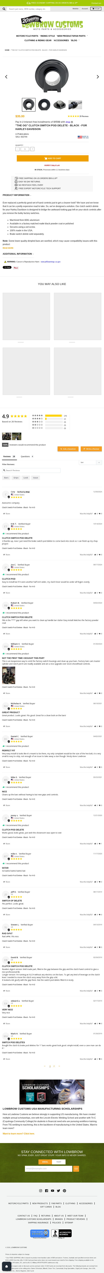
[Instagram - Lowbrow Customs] (40, 1190)
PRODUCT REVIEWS (75, 1219)
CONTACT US (24, 1216)
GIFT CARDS (46, 1207)
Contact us (96, 3)
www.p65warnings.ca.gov (51, 262)
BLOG (58, 1207)
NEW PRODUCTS (40, 1203)
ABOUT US (59, 1216)
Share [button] (7, 514)
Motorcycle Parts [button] (27, 36)
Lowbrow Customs (19, 1247)
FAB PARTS (56, 1203)
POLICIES (56, 1223)
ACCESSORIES (85, 1203)
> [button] (59, 1066)
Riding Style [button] (48, 36)
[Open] (6, 1266)
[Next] (97, 76)
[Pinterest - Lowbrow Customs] (64, 1190)
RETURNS (45, 1216)
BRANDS (59, 1219)
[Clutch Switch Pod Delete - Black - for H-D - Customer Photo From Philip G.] (16, 436)
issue (35, 477)
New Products (65, 36)
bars (6, 477)
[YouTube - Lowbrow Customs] (52, 1190)
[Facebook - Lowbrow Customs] (46, 1190)
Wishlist (75, 9)
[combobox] (28, 9)
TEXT (58, 1162)
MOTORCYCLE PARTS (18, 1203)
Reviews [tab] (7, 456)
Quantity (19, 145)
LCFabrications (22, 134)
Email (45, 1162)
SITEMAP (69, 1223)
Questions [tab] (25, 456)
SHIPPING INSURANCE (38, 1223)
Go (76, 1169)
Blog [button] (74, 40)
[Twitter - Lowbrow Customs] (58, 1190)
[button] (96, 514)
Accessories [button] (61, 40)
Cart (97, 9)
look (26, 477)
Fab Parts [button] (80, 36)
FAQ (35, 1216)
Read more (8, 248)
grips (16, 477)
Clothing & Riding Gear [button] (38, 40)
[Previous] (6, 76)
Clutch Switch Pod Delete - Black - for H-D (18, 507)
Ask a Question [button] (69, 449)
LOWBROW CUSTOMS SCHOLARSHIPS (33, 1219)
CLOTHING (70, 1203)
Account (85, 9)
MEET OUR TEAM (75, 1216)
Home (7, 50)
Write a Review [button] (92, 449)
